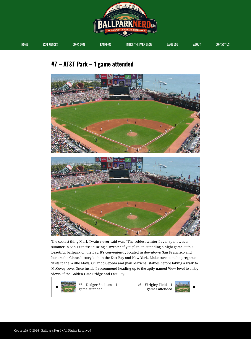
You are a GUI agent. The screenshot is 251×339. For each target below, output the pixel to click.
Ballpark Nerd (51, 330)
